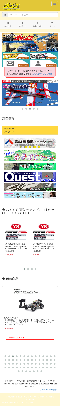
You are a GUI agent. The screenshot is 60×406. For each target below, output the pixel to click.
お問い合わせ (16, 63)
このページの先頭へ (48, 389)
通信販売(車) (46, 56)
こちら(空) (47, 73)
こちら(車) (37, 73)
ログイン (44, 63)
